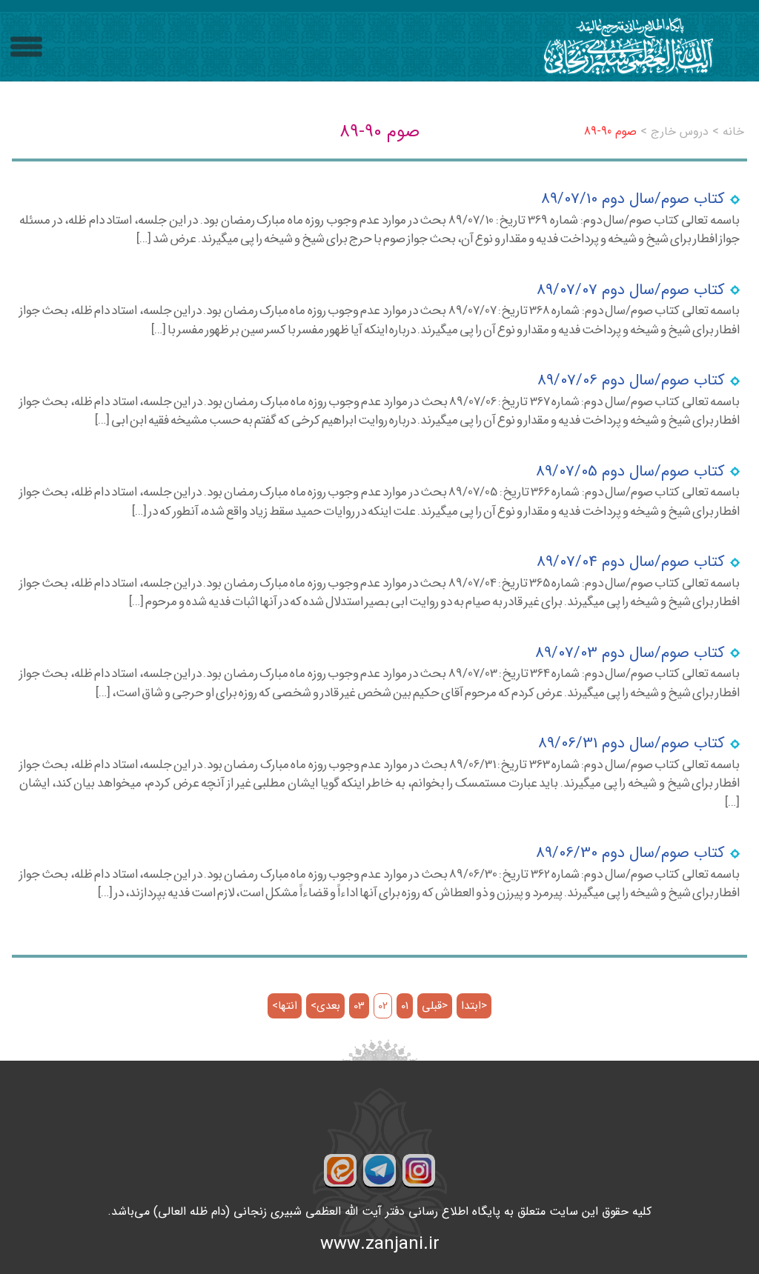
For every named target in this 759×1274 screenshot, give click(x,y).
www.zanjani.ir (380, 1244)
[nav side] (26, 47)
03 (359, 1006)
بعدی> (325, 1006)
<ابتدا (474, 1006)
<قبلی (435, 1006)
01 (404, 1006)
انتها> (284, 1006)
